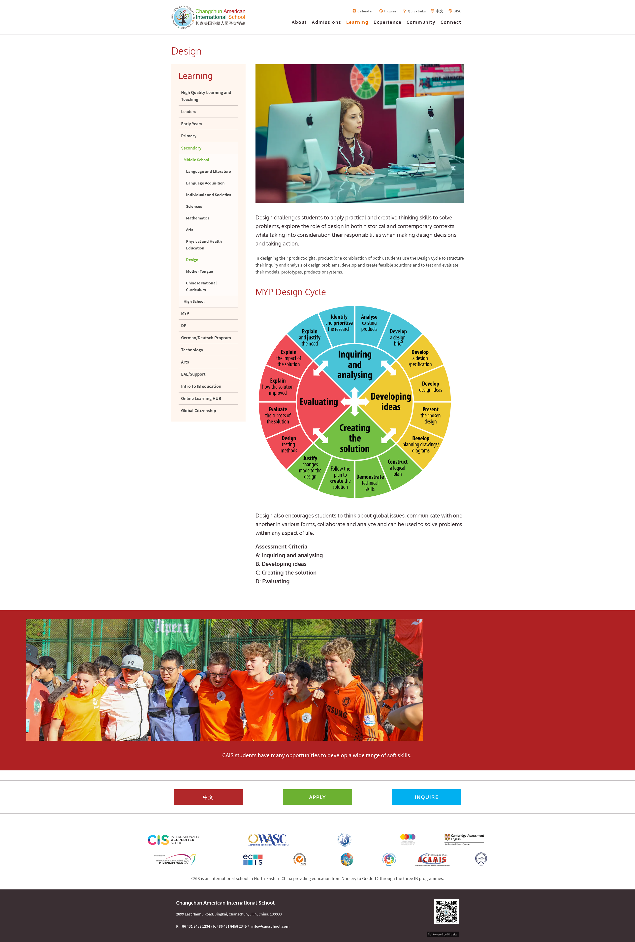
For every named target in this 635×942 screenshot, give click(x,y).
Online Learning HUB (201, 398)
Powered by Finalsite (443, 934)
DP (183, 325)
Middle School (196, 159)
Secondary (191, 148)
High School (194, 301)
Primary (188, 136)
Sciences (194, 206)
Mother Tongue (199, 271)
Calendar (365, 11)
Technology (192, 350)
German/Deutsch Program (206, 337)
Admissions (326, 22)
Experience (388, 22)
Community (421, 22)
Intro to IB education (201, 386)
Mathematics (197, 218)
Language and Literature (208, 171)
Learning (357, 22)
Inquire (390, 11)
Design (192, 259)
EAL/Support (193, 374)
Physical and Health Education (204, 245)
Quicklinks (417, 11)
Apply (317, 797)
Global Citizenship (198, 410)
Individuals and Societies (208, 194)
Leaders (188, 111)
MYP (185, 313)
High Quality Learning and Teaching (206, 96)
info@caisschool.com (270, 926)
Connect (451, 22)
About (299, 22)
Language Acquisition (205, 183)
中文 (440, 11)
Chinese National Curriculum (201, 286)
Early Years (191, 123)
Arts (189, 229)
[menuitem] (299, 23)
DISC (457, 11)
